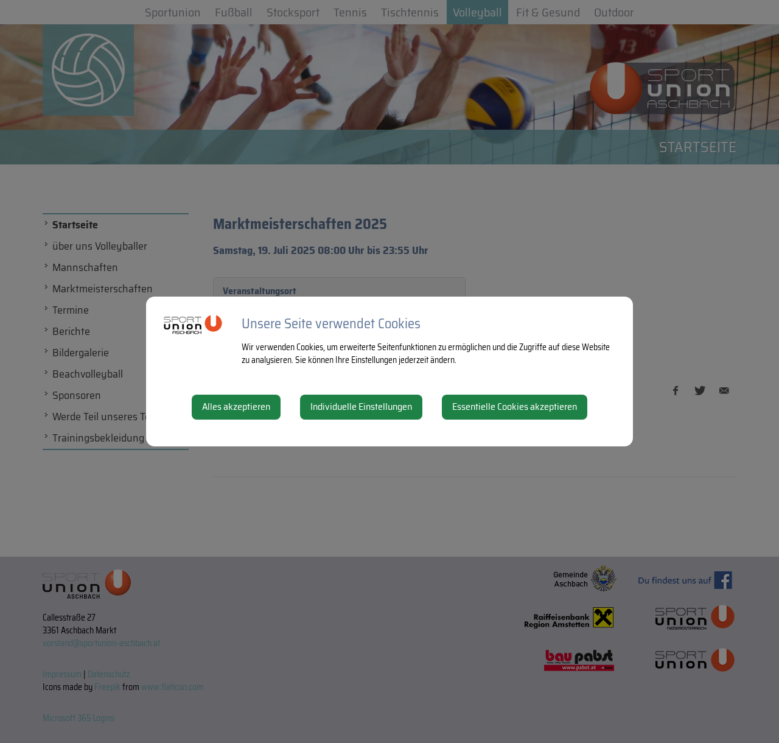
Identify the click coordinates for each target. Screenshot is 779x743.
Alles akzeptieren (236, 406)
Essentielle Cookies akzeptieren (514, 406)
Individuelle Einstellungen (361, 406)
